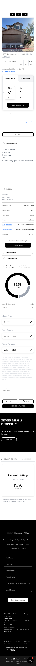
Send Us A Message (18, 600)
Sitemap (18, 663)
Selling (23, 540)
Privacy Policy (10, 661)
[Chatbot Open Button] (30, 660)
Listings (11, 540)
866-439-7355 (8, 631)
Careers (27, 544)
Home (5, 540)
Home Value (10, 544)
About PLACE (14, 548)
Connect (23, 548)
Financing (30, 540)
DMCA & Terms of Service (23, 661)
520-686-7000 (8, 625)
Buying (17, 540)
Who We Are (19, 544)
